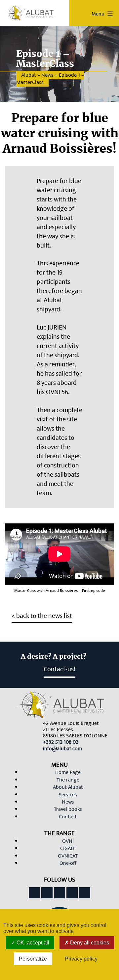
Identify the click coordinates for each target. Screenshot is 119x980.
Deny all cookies (89, 942)
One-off (68, 863)
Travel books (68, 809)
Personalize (33, 959)
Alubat (28, 75)
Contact (68, 816)
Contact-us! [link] (59, 669)
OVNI (68, 841)
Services (68, 794)
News (47, 75)
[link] (60, 742)
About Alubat (68, 787)
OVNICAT (68, 856)
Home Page (68, 772)
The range (68, 780)
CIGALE (68, 848)
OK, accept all (32, 942)
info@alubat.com (62, 748)
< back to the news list (42, 616)
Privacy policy (81, 959)
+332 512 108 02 (60, 742)
